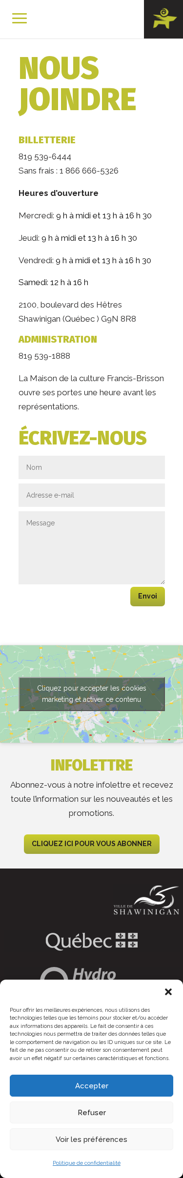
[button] (168, 992)
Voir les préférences (91, 1139)
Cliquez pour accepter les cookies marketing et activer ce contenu (91, 693)
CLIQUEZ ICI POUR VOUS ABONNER (92, 844)
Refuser (92, 1112)
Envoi (147, 596)
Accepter (91, 1085)
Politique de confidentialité (87, 1163)
